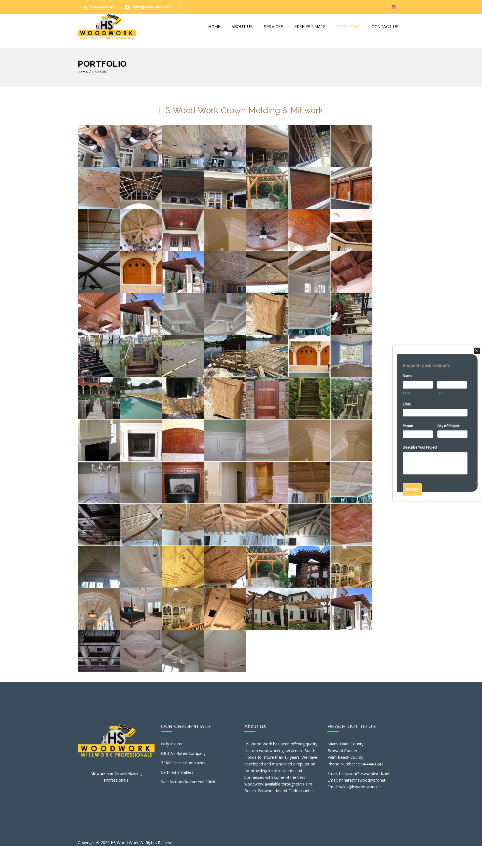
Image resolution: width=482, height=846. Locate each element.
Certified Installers (177, 772)
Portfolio (349, 27)
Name (407, 376)
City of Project (448, 426)
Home (214, 27)
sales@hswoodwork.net (153, 6)
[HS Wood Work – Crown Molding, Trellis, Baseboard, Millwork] (107, 26)
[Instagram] (393, 7)
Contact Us (385, 27)
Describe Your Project (420, 447)
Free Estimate (310, 27)
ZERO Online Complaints (183, 762)
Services (273, 27)
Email (408, 404)
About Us (242, 27)
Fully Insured (172, 743)
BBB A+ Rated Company (183, 753)
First (406, 393)
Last (440, 393)
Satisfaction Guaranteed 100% (188, 781)
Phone (409, 426)
